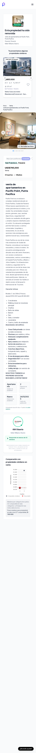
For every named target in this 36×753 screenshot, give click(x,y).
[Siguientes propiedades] (31, 78)
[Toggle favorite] (28, 84)
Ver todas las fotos (27, 146)
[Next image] (33, 133)
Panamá (16, 89)
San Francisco (9, 89)
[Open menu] (32, 4)
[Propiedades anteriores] (5, 78)
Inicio (4, 106)
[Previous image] (3, 133)
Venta (11, 106)
